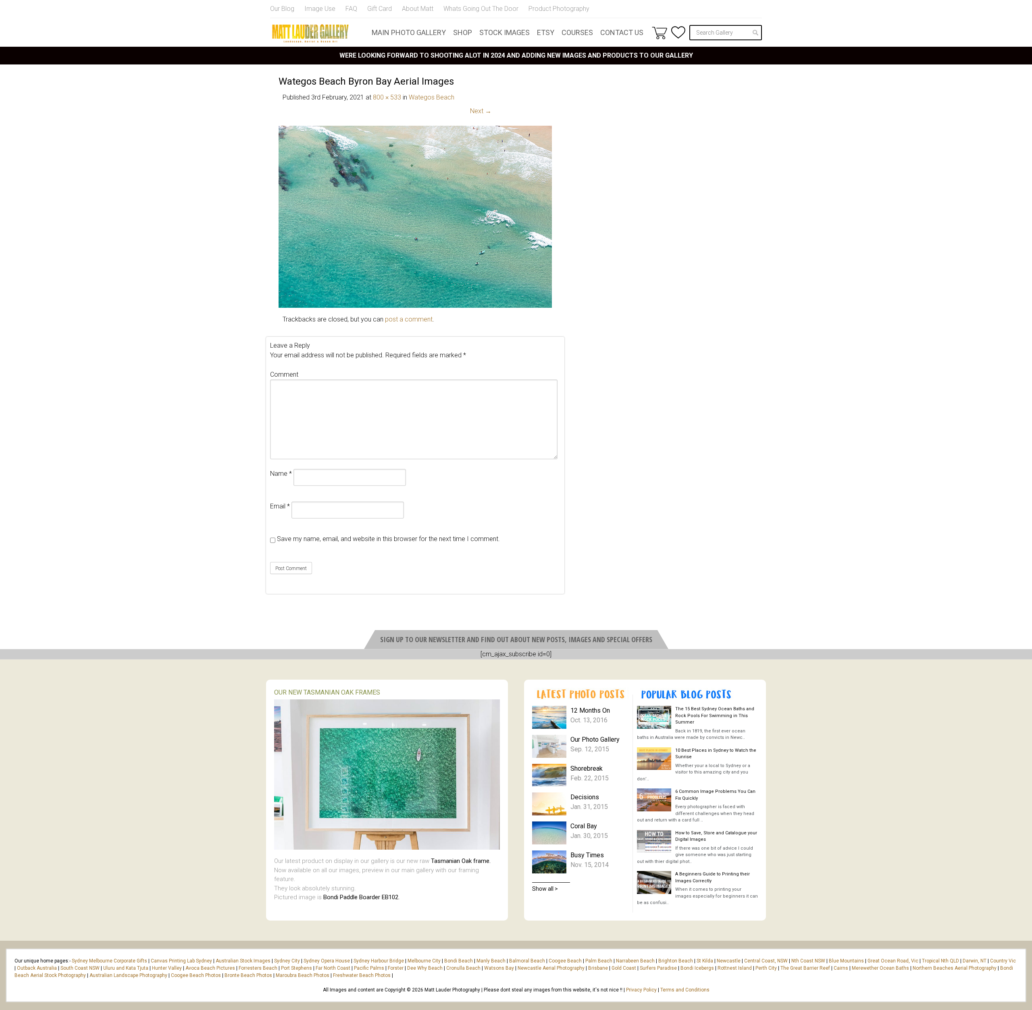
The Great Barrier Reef (805, 968)
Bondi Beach (458, 961)
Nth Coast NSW (808, 961)
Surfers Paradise (658, 968)
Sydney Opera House (327, 961)
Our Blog (282, 8)
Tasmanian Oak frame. (461, 861)
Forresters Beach (258, 968)
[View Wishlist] (678, 32)
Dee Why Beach (425, 968)
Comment (284, 374)
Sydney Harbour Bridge (379, 961)
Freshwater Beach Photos (362, 975)
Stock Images (504, 32)
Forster (396, 968)
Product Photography (558, 8)
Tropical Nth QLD (940, 961)
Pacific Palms (369, 968)
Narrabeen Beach (635, 961)
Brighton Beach (675, 961)
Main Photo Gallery (409, 32)
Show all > (545, 889)
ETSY (545, 32)
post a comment (409, 319)
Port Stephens (296, 968)
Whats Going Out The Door (480, 8)
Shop (462, 32)
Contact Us (621, 32)
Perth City (766, 968)
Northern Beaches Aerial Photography (955, 968)
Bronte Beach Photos (248, 975)
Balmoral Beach (527, 961)
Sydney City (287, 961)
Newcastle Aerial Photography (551, 968)
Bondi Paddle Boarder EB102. (361, 897)
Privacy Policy (641, 990)
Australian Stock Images (243, 961)
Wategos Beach (431, 97)
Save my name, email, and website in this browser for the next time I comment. (388, 539)
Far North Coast (333, 968)
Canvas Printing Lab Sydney (181, 961)
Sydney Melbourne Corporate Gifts (110, 961)
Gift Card (379, 8)
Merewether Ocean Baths (880, 968)
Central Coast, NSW (766, 961)
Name (281, 473)
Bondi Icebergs (697, 968)
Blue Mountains (846, 961)
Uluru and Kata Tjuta (125, 968)
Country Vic (1003, 961)
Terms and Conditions (685, 990)
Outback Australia (37, 968)
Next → (480, 111)
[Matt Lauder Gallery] (310, 33)
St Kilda (705, 961)
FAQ (351, 8)
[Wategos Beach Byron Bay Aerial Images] (415, 305)
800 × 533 (387, 97)
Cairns (841, 968)
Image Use (319, 8)
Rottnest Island (735, 968)
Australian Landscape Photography (128, 975)
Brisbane (598, 968)
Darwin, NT (974, 961)
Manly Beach (491, 961)
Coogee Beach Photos (196, 975)
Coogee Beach (565, 961)
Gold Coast (624, 968)
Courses (577, 32)
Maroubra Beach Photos (302, 975)
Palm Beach (598, 961)
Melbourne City (424, 961)
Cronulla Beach (463, 968)
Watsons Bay (499, 968)
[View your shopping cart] (659, 33)
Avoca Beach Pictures (210, 968)
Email (280, 506)
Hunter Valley (167, 968)
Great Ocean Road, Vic (893, 961)
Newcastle (729, 961)
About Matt (417, 8)
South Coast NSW (80, 968)
